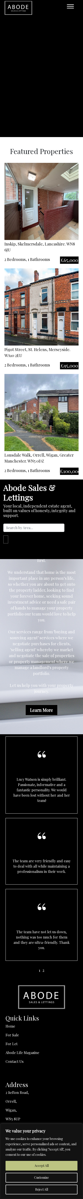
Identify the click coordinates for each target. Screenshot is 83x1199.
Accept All (42, 1166)
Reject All (41, 1189)
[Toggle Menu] (70, 6)
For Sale (12, 1035)
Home (10, 1026)
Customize (41, 1177)
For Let (11, 1043)
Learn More (41, 710)
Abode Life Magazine (22, 1052)
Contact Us (14, 1061)
